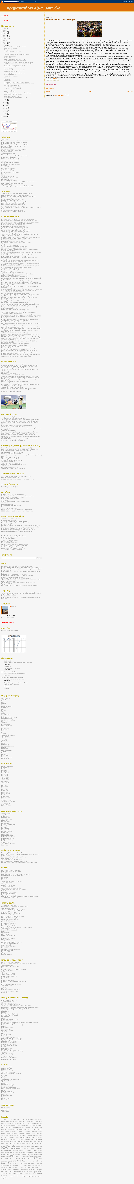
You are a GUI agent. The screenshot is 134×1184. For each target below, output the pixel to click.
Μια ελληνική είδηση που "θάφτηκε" (11, 1073)
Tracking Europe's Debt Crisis (9, 540)
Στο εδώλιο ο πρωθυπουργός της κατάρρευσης (14, 521)
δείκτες (27, 1143)
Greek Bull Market (6, 706)
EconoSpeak (5, 823)
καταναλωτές (6, 1154)
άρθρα (11, 1141)
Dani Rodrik (4, 770)
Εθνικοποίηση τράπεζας (8, 168)
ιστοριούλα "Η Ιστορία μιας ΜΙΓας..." (13, 87)
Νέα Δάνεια (4, 175)
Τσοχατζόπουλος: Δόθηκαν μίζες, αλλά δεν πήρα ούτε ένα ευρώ (19, 366)
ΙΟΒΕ (11, 1152)
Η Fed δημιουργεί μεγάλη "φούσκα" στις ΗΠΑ (14, 202)
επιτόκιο (39, 1148)
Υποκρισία (4, 1052)
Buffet (7, 1121)
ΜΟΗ (11, 1161)
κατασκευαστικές (16, 1154)
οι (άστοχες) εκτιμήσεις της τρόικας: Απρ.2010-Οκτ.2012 (17, 186)
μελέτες (25, 1156)
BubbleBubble (5, 816)
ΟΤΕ (41, 1163)
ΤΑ (11, 1171)
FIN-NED (39, 1125)
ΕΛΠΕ (11, 1148)
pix (24, 1131)
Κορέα (31, 1154)
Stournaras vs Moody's (7, 171)
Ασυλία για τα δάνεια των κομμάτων (11, 391)
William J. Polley (6, 805)
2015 (4, 30)
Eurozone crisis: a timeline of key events (12, 494)
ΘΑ (41, 1150)
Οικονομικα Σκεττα (6, 718)
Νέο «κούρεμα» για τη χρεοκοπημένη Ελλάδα (14, 248)
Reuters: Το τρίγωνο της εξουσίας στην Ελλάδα (14, 381)
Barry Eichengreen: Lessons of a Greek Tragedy (15, 195)
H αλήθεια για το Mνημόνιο (8, 595)
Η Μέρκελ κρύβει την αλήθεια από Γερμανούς (14, 256)
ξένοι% (14, 1163)
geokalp (13, 606)
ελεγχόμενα (4, 877)
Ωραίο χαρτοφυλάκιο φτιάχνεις (10, 919)
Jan (6, 114)
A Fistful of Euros (6, 813)
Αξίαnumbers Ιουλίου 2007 (9, 928)
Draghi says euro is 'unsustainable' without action (15, 302)
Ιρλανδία (15, 1152)
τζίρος (23, 1171)
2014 (4, 32)
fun (6, 1127)
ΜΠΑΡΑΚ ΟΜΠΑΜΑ (52, 79)
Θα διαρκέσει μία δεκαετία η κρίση (10, 275)
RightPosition (5, 744)
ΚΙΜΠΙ (3, 731)
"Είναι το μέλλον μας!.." (7, 880)
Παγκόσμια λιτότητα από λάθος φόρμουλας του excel (16, 140)
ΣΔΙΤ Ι (3, 1090)
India (2, 1129)
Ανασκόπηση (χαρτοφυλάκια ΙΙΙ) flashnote (14, 73)
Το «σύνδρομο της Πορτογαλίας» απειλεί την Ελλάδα (17, 93)
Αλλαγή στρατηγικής (7, 244)
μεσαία (35, 1156)
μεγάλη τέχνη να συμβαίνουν (9, 180)
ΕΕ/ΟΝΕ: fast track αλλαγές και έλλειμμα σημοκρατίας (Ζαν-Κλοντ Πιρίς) (21, 337)
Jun (6, 107)
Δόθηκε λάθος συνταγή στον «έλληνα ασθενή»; (14, 332)
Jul (5, 105)
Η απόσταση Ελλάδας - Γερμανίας (10, 164)
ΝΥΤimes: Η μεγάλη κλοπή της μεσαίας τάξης (14, 345)
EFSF (28, 1123)
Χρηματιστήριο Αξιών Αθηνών (33, 8)
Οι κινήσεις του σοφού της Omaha (12, 51)
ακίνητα (8, 1137)
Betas (3, 953)
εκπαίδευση (23, 1146)
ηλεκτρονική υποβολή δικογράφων (11, 417)
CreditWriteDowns (6, 819)
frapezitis (3, 701)
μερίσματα (30, 1156)
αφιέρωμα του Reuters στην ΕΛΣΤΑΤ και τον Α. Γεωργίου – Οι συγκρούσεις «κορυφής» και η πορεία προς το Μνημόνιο (18, 389)
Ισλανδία (21, 1152)
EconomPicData (6, 821)
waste (3, 713)
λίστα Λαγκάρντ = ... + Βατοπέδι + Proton (12, 374)
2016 (4, 28)
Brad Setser (4, 769)
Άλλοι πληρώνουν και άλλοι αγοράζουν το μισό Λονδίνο (16, 267)
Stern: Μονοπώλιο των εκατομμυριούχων (12, 383)
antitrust (12, 1119)
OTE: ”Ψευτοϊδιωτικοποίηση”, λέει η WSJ (14, 59)
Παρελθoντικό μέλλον (7, 1049)
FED (30, 1125)
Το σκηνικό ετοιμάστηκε (7, 176)
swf (2, 1135)
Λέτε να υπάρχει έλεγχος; (8, 974)
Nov (6, 99)
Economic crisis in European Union (11, 505)
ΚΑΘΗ (35, 1152)
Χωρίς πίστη (4, 968)
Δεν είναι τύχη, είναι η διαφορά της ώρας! (12, 916)
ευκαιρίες (29, 1150)
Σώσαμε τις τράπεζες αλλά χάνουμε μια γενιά (13, 239)
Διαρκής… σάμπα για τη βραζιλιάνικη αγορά (13, 969)
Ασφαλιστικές (5, 1111)
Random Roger (5, 797)
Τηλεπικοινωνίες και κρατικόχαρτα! (11, 1079)
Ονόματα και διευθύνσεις (8, 935)
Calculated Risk (5, 817)
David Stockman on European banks (11, 200)
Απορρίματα (4, 1094)
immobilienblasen (6, 830)
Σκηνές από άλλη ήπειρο (8, 973)
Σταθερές (3, 161)
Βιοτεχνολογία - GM (6, 1095)
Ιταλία (31, 1152)
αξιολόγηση (29, 1139)
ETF (41, 1123)
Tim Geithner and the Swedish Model (11, 859)
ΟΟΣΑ (32, 1163)
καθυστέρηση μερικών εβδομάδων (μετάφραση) (14, 156)
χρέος (30, 1176)
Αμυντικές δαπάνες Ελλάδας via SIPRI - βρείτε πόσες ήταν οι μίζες (19, 365)
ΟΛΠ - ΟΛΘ (4, 1099)
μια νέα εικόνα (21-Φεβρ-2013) (10, 158)
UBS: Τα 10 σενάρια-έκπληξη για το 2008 (14, 70)
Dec (6, 45)
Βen (5, 77)
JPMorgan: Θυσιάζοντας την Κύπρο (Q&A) (13, 206)
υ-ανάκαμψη (38, 1173)
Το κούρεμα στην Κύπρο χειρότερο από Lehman (14, 227)
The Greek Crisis (9, 661)
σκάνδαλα (4, 1171)
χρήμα (35, 1176)
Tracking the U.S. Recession (9, 508)
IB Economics (5, 728)
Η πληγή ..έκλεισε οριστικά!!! (9, 930)
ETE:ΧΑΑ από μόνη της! (8, 945)
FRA (3, 1127)
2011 (4, 37)
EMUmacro (35, 1123)
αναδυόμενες (38, 1137)
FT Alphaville (7, 666)
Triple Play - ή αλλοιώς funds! (9, 991)
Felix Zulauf (4, 774)
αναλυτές (4, 1139)
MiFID (40, 1129)
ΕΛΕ (41, 1146)
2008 (4, 42)
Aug (6, 103)
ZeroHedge (4, 845)
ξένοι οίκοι (6, 1163)
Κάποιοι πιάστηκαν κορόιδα (9, 893)
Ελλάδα (4, 1148)
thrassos (3, 705)
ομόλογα (27, 1163)
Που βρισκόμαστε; (6, 1020)
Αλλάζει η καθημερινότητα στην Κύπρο (12, 210)
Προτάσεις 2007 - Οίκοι (7, 952)
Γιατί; (2, 1033)
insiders (9, 1129)
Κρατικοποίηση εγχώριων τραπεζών (11, 871)
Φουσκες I (4, 987)
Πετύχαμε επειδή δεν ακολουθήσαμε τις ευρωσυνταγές (16, 531)
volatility (29, 1135)
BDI (23, 1119)
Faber (27, 1125)
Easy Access (4, 729)
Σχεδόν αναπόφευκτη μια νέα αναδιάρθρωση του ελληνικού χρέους (20, 265)
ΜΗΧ (35, 1158)
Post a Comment (50, 88)
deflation (3, 1123)
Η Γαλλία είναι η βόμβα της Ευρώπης (11, 264)
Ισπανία (26, 1152)
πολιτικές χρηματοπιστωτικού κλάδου (11, 460)
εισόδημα (18, 1146)
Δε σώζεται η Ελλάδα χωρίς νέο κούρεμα (12, 272)
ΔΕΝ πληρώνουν (6, 524)
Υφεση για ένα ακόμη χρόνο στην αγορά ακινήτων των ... (18, 62)
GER (18, 1127)
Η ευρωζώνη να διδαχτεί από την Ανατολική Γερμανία (16, 242)
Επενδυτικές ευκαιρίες (7, 1084)
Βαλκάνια (26, 1141)
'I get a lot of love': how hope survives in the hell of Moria (18, 662)
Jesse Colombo (5, 779)
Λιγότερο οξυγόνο (8, 49)
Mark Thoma (4, 789)
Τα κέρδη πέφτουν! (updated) (9, 1014)
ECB (19, 1123)
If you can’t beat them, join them (12, 668)
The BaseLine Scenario (8, 801)
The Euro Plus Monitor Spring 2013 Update (13, 536)
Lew (29, 1129)
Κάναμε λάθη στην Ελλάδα (8, 285)
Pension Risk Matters (7, 835)
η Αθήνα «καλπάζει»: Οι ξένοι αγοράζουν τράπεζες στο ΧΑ (17, 479)
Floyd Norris (4, 775)
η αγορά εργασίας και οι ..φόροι (10, 457)
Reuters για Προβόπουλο (8, 373)
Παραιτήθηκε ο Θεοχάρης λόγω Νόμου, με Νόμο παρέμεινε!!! (18, 434)
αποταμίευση (38, 1139)
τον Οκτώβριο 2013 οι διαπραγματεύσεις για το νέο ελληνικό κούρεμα (20, 263)
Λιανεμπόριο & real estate (8, 1087)
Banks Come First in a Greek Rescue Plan (13, 322)
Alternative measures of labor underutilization (14, 545)
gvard (3, 743)
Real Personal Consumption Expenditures (13, 548)
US (18, 1135)
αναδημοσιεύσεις (27, 1137)
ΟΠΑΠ (37, 1163)
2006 (4, 116)
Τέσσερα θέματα (5, 920)
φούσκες (22, 1176)
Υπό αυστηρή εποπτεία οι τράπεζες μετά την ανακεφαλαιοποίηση (19, 376)
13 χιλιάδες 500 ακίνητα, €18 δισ (10, 459)
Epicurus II (4, 710)
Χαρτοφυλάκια (7, 80)
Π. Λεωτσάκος (5, 755)
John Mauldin (5, 784)
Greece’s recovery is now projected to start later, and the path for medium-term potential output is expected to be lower (19, 450)
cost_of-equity (18, 1121)
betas (36, 1119)
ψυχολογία (5, 1178)
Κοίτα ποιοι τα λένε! (6, 1048)
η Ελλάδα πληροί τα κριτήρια (9, 467)
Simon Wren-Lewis (6, 800)
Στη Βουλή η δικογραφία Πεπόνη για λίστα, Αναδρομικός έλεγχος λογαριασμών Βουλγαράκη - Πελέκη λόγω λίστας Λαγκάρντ (19, 432)
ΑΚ (5, 1137)
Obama (19, 1131)
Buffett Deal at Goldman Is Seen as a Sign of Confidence (17, 575)
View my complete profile (8, 618)
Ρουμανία (39, 1169)
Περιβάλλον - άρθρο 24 (7, 1093)
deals (40, 1121)
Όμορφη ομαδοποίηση (9, 56)
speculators (28, 1133)
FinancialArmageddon (7, 826)
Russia (3, 1133)
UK (15, 1135)
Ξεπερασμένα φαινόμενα (8, 1072)
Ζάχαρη (3, 699)
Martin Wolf (4, 790)
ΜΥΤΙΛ (15, 1161)
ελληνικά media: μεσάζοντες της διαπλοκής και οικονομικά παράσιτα (20, 377)
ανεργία (12, 1139)
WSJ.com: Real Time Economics (13, 677)
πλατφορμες (4, 1167)
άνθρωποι (20, 1139)
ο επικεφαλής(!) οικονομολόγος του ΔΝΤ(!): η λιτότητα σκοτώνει (19, 182)
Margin (3, 978)
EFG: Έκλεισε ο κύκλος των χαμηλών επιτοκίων (16, 82)
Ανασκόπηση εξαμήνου (10, 74)
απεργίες (3, 173)
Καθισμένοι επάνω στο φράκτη (9, 1019)
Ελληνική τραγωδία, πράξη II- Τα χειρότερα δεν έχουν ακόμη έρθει (19, 319)
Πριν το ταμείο (5, 372)
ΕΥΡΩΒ (34, 1150)
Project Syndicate (6, 839)
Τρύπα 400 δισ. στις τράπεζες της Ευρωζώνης (14, 246)
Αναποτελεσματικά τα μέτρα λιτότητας (12, 313)
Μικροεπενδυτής (5, 1161)
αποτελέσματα (5, 1141)
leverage (24, 1129)
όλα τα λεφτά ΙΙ (5, 1107)
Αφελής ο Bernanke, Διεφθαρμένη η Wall (12, 1010)
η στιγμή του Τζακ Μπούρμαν (9, 177)
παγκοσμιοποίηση (6, 1165)
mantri (3, 721)
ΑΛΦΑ (13, 1137)
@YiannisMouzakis (6, 725)
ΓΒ (39, 1141)
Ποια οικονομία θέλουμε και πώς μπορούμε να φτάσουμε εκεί (18, 196)
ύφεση (4, 1176)
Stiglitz (33, 1133)
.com (2, 1119)
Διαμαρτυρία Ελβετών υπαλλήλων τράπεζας (15, 46)
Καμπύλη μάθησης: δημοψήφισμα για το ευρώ (14, 142)
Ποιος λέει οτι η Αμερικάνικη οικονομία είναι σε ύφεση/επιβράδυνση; (20, 896)
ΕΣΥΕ (3, 1150)
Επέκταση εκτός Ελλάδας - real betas (11, 942)
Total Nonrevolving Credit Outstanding (12, 547)
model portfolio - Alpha (7, 1131)
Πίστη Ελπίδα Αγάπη (7, 179)
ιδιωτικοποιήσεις (5, 1152)
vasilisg (3, 703)
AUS (21, 1119)
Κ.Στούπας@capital (6, 757)
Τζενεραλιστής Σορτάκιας (8, 735)
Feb (6, 113)
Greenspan (27, 1127)
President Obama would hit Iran (10, 245)
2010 (4, 38)
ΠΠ (41, 1167)
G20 (9, 1127)
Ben (33, 1119)
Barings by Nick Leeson (8, 980)
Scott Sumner (5, 799)
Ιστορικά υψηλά (5, 932)
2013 (4, 33)
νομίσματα (38, 1161)
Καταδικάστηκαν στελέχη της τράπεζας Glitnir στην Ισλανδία (18, 528)
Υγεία (2, 1097)
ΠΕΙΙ (20, 1165)
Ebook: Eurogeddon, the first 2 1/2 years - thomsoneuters (17, 496)
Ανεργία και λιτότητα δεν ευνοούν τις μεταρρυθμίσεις (16, 238)
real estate (4, 1075)
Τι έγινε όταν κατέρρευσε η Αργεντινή (11, 291)
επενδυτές (33, 1148)
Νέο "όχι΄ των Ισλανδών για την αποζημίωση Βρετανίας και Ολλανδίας (20, 525)
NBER (14, 1131)
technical (6, 1135)
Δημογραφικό (5, 1109)
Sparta (22, 1133)
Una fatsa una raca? (7, 1055)
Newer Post (49, 91)
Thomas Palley (5, 803)
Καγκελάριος (4, 748)
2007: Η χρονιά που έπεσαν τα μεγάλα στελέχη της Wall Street (18, 963)
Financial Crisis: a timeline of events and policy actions (16, 509)
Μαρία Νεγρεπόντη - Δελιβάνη (9, 486)
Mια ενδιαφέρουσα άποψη (10, 71)
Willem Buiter (5, 804)
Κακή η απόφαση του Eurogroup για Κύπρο (13, 229)
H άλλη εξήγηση (5, 1036)
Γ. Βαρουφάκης (5, 724)
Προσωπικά (4, 878)
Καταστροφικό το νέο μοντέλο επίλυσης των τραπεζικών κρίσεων (19, 220)
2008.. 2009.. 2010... (7, 882)
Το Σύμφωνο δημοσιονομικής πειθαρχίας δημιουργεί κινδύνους (19, 312)
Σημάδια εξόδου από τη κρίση (9, 897)
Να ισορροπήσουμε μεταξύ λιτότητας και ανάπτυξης (15, 309)
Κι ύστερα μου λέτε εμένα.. (8, 923)
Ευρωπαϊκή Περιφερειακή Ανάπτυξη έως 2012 (14, 981)
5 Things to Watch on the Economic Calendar (15, 679)
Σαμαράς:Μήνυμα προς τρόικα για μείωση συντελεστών (16, 566)
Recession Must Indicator (8, 892)
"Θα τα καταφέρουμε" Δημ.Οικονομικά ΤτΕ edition (15, 145)
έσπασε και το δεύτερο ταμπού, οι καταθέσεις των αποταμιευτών (19, 233)
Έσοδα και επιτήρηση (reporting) (10, 463)
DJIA (9, 1123)
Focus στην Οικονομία (7, 746)
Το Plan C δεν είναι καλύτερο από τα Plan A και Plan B (16, 255)
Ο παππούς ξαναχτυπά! (8, 1023)
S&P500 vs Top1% (6, 184)
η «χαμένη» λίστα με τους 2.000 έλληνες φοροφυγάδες (16, 425)
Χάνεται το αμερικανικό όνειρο (11, 85)
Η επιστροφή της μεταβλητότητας (12, 66)
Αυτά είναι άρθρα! (6, 937)
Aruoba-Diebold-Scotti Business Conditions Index (15, 501)
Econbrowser (5, 771)
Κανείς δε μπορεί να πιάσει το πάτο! (11, 888)
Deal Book (4, 820)
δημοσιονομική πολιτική (8, 461)
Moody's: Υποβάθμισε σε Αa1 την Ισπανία (12, 577)
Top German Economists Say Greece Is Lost (13, 270)
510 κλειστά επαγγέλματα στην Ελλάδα (12, 452)
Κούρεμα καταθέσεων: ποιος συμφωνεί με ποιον (14, 149)
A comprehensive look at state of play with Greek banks (17, 193)
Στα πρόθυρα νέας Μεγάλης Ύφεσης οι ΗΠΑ (13, 199)
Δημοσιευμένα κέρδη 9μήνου (11, 96)
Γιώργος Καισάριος (6, 750)
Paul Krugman (5, 796)
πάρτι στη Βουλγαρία (7, 970)
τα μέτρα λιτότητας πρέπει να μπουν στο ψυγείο (14, 311)
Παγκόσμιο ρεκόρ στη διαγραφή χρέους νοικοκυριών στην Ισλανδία (20, 527)
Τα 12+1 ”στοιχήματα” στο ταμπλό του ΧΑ (14, 65)
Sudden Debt (5, 842)
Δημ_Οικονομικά (36, 1143)
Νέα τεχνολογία (5, 1098)
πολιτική (27, 1167)
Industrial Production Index (9, 542)
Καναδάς (40, 1152)
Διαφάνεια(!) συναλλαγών (8, 946)
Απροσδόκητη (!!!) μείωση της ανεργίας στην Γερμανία (16, 578)
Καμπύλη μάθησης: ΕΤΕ (8, 143)
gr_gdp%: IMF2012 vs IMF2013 (10, 172)
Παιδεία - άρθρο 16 (6, 1091)
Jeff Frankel (4, 778)
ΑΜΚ (17, 1137)
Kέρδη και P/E (5, 934)
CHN (12, 1121)
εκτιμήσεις (30, 1146)
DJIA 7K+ (4, 890)
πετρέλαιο (38, 1165)
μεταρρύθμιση (15, 1158)
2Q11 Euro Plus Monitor (8, 538)
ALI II (2, 732)
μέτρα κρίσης (26, 1158)
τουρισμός (29, 1171)
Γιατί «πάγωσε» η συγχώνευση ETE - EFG (13, 146)
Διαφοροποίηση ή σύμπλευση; (9, 1015)
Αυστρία (20, 1141)
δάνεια (19, 1143)
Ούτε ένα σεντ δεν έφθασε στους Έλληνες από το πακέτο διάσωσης (20, 304)
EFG (23, 1123)
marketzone (4, 707)
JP (15, 1129)
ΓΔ (41, 1141)
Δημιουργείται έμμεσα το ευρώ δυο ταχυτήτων (14, 226)
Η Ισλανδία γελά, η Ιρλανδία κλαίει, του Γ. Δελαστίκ (15, 523)
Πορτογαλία (35, 1167)
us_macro (22, 1135)
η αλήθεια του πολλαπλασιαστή (10, 160)
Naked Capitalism (6, 834)
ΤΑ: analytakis (5, 736)
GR (23, 1127)
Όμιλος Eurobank (6, 1080)
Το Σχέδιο (4, 1031)
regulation (27, 1131)
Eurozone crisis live (6, 537)
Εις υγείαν (4, 165)
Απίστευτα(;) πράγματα (7, 1053)
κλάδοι (26, 1154)
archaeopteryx (5, 714)
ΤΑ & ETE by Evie (6, 737)
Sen (13, 1133)
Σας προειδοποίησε (6, 151)
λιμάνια (17, 1156)
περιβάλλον (31, 1165)
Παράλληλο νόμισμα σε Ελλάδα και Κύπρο (13, 198)
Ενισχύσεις (4, 1077)
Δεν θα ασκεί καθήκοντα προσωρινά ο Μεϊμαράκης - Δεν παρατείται (20, 419)
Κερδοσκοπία (5, 1016)
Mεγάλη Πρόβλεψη (6, 954)
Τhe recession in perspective (9, 507)
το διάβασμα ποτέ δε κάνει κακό (10, 162)
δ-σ (12, 1143)
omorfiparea (4, 722)
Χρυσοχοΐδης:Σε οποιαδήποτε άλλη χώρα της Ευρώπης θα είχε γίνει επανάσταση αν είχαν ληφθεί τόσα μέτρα (20, 334)
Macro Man (4, 786)
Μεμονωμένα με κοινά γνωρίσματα (13, 94)
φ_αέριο (10, 1176)
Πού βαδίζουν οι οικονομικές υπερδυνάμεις (13, 203)
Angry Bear (4, 815)
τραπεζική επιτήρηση (8, 1173)
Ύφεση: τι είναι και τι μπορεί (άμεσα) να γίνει (13, 889)
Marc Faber (4, 788)
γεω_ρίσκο (5, 1143)
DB (37, 1121)
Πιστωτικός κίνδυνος (7, 1030)
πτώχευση (32, 1169)
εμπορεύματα (17, 1148)
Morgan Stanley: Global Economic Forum (16, 683)
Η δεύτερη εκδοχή (6, 147)
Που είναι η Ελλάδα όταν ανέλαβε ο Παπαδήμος (14, 853)
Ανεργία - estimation (7, 886)
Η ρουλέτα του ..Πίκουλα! (8, 938)
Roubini (40, 1131)
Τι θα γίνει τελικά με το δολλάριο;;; (10, 1037)
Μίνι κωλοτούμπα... (6, 1069)
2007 (4, 43)
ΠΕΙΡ (25, 1165)
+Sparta (3, 733)
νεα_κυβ (21, 1161)
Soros (19, 1133)
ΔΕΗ (2, 1082)
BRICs (3, 1121)
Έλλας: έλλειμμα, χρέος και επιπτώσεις (12, 881)
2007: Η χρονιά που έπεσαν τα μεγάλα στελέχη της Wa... (18, 63)
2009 (4, 40)
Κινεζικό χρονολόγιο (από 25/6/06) (11, 984)
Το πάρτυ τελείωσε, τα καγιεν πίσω (10, 518)
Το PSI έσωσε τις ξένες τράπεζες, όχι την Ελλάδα (14, 320)
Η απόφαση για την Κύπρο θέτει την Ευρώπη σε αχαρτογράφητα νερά (20, 237)
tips (10, 1135)
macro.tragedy (5, 727)
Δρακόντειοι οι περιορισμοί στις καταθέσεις (13, 211)
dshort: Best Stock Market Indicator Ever (12, 497)
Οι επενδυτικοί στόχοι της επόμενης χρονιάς (15, 60)
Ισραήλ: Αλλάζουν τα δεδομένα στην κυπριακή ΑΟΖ (15, 230)
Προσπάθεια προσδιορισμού (9, 895)
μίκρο (40, 1158)
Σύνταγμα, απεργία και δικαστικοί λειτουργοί (13, 418)
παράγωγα (15, 1165)
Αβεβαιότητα (7, 79)
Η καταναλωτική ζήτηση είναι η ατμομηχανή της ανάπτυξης (17, 219)
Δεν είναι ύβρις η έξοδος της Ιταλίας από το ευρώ (15, 293)
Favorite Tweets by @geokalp (9, 630)
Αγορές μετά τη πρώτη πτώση (9, 943)
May (6, 108)
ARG (15, 1119)
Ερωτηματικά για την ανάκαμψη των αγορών (15, 97)
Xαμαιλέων (4, 751)
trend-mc (3, 709)
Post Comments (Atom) (61, 95)
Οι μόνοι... (4, 1026)
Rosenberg (34, 1131)
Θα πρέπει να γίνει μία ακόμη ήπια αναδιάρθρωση (15, 343)
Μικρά (3, 931)
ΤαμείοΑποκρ (17, 1171)
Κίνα (23, 1154)
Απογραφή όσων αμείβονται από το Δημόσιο (13, 426)
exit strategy (21, 1125)
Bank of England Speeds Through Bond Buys (15, 673)
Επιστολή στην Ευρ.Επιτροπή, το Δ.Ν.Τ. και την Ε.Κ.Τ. (16, 874)
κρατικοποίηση (38, 1154)
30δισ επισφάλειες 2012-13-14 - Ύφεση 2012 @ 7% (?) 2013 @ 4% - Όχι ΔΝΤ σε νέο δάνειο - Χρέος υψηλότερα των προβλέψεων (20, 295)
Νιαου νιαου (4, 1110)
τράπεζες (38, 1171)
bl (38, 1119)
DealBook (6, 688)
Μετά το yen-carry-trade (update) (10, 966)
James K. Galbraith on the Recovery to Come (14, 861)
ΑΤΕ (15, 1141)
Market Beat (4, 832)
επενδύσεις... (25, 1148)
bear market (28, 1119)
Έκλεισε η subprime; (9, 91)
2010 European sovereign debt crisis (11, 549)
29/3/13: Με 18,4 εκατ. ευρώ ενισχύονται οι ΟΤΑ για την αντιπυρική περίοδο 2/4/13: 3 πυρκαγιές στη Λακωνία (19, 439)
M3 (38, 1129)
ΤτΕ (33, 1173)
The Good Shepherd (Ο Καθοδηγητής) (12, 1051)
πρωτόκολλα (24, 1169)
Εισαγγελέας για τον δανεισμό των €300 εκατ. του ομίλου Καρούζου (20, 384)
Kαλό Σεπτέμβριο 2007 (7, 924)
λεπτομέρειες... (5, 465)
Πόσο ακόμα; (5, 154)
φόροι (16, 1176)
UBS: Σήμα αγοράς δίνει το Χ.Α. (10, 477)
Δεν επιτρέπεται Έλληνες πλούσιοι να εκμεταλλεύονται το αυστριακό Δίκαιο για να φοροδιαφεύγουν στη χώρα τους (20, 261)
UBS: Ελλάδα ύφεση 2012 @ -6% (10, 870)
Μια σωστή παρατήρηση (8, 921)
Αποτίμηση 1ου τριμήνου (8, 941)
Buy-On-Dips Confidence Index (10, 498)
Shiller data (4, 500)
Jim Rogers (4, 781)
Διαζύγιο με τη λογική (7, 169)
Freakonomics (5, 827)
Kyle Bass (4, 785)
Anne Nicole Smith (6, 985)
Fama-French (5, 773)
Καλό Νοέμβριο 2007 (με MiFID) (10, 917)
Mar (6, 111)
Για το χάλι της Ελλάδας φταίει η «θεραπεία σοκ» (15, 276)
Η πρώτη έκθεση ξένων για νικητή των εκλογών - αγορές (16, 927)
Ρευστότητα (4, 992)
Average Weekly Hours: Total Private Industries (14, 544)
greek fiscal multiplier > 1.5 (9, 271)
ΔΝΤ (6, 1146)
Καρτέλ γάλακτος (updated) (11, 53)
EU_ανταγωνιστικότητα (7, 1125)
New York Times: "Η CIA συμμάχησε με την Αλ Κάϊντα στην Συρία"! (19, 585)
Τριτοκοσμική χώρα (6, 1056)
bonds (40, 1119)
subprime (39, 1133)
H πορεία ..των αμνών (7, 1086)
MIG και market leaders (7, 1071)
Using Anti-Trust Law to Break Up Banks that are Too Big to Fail (19, 862)
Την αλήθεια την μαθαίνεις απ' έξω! (11, 1040)
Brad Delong (5, 767)
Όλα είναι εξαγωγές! (6, 1068)
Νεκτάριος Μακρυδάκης (8, 720)
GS (32, 1127)
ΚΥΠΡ (12, 1156)
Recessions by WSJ (7, 504)
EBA (15, 1123)
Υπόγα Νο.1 (4, 740)
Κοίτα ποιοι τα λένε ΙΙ (7, 1027)
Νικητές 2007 (7, 57)
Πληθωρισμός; (5, 1011)
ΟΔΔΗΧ (20, 1163)
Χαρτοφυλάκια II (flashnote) (11, 76)
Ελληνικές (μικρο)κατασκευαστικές (11, 1088)
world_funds (38, 1135)
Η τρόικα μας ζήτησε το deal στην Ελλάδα (13, 224)
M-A (35, 1129)
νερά (33, 1161)
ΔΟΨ (9, 1146)
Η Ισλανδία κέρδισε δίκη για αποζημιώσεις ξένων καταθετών (18, 529)
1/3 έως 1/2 (4, 884)
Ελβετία (37, 1146)
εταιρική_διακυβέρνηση (17, 1150)
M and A (3, 1046)
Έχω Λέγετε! (4, 139)
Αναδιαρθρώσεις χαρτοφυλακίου (10, 949)
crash (24, 1121)
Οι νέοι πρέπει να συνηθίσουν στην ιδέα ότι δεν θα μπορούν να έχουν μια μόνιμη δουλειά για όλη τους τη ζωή (20, 326)
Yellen (2, 1137)
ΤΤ (30, 1173)
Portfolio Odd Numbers (7, 838)
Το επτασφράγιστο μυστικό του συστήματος (13, 364)
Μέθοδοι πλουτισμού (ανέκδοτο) (10, 989)
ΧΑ (27, 1176)
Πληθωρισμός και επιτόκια (8, 1044)
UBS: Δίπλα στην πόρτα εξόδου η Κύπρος (13, 204)
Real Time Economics (7, 841)
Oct (6, 100)
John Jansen (5, 782)
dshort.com (4, 502)
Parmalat (3, 983)
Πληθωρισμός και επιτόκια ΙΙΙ (9, 1041)
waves (33, 1135)
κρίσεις (3, 1156)
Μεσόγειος (39, 1156)
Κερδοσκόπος (5, 753)
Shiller (15, 1133)
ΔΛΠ (2, 1146)
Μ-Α (21, 1156)
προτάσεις (15, 1169)
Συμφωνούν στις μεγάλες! (10, 48)
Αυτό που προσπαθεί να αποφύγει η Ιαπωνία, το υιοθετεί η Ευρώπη (20, 222)
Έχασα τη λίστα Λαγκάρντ (8, 430)
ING (5, 1129)
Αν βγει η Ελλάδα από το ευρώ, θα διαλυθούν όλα (15, 305)
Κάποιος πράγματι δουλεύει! (9, 926)
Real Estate (4, 1083)
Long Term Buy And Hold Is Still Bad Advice (13, 857)
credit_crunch (31, 1121)
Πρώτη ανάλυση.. (6, 939)
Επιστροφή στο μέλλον (7, 858)
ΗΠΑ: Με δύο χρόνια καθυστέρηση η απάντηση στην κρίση (19, 83)
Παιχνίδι (3, 1012)
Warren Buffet (5, 977)
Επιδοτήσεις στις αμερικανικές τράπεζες (12, 241)
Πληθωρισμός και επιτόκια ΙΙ (9, 1042)
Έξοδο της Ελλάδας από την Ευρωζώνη (12, 268)
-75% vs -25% (5, 166)
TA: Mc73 (4, 739)
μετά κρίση (4, 1158)
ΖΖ (39, 1150)
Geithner (13, 1127)
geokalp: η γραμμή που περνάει (10, 346)
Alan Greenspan (6, 1034)
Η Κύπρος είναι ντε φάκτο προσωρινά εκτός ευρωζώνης (16, 223)
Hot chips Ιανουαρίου (7, 950)
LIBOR (32, 1129)
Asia (18, 1119)
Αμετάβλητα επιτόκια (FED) (9, 1045)
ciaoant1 (3, 702)
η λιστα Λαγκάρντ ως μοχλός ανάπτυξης (12, 183)
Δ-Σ (15, 1143)
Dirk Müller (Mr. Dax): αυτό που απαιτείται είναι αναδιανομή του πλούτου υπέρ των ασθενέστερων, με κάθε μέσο (19, 348)
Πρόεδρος (4, 972)
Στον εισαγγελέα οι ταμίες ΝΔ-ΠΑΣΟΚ (11, 385)
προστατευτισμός (6, 1169)
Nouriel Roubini (5, 793)
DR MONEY (4, 754)
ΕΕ (13, 1146)
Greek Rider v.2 (5, 698)
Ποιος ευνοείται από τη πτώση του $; (11, 1038)
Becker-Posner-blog (7, 766)
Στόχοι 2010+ (5, 873)
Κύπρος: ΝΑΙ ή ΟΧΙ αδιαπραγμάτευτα (11, 150)
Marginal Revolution (7, 831)
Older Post (129, 91)
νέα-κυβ (29, 1161)
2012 (4, 35)
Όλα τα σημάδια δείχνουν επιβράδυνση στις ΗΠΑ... (15, 1008)
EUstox (15, 1125)
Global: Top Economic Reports (11, 684)
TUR (12, 1135)
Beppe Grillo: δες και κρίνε (8, 157)
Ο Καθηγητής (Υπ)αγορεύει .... (9, 717)
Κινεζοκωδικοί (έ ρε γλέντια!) (9, 976)
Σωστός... (4, 1076)
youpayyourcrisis (6, 716)
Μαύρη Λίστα (5, 758)
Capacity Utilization (6, 541)
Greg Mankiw (5, 777)
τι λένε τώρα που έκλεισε (8, 153)
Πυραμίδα (4, 988)
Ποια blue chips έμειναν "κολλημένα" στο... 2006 (16, 54)
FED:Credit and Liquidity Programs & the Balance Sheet (17, 511)
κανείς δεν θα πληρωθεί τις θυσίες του (12, 875)
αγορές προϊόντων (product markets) (11, 453)
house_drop (38, 1127)
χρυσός (40, 1176)
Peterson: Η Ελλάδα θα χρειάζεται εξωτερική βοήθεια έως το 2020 (19, 567)
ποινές (22, 1167)
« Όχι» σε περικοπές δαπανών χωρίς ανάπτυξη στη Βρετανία (18, 274)
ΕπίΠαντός (4, 747)
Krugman (19, 1129)
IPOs (12, 1129)
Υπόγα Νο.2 (4, 742)
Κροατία (8, 1156)
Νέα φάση (4, 1018)
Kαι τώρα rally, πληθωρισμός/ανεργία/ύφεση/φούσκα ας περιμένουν (20, 1022)
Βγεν (31, 1141)
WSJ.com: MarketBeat (10, 672)
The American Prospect (8, 843)
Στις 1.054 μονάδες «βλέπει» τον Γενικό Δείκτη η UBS (16, 476)
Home (89, 91)
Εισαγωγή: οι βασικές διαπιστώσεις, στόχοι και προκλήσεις (17, 448)
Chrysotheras (5, 712)
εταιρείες (8, 1150)
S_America (8, 1133)
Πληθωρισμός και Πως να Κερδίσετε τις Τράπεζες (15, 574)
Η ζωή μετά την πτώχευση (8, 520)
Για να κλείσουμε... (6, 1029)
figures (35, 1125)
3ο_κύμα (7, 1119)
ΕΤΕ (25, 1150)
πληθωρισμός (14, 1167)
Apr (6, 110)
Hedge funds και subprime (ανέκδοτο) (12, 1025)
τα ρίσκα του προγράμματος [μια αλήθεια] (13, 468)
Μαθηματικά (4, 947)
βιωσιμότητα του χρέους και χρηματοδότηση (13, 464)
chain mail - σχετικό (9, 90)
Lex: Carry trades (8, 68)
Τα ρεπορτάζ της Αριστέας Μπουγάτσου (12, 387)
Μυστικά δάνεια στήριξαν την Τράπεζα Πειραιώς (14, 368)
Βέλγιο (35, 1141)
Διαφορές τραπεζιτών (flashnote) (12, 88)
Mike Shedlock (5, 792)
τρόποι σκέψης (22, 1173)
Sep (6, 102)
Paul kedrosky (5, 795)
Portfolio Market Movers (8, 836)
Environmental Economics (8, 824)
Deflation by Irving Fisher (8, 885)
